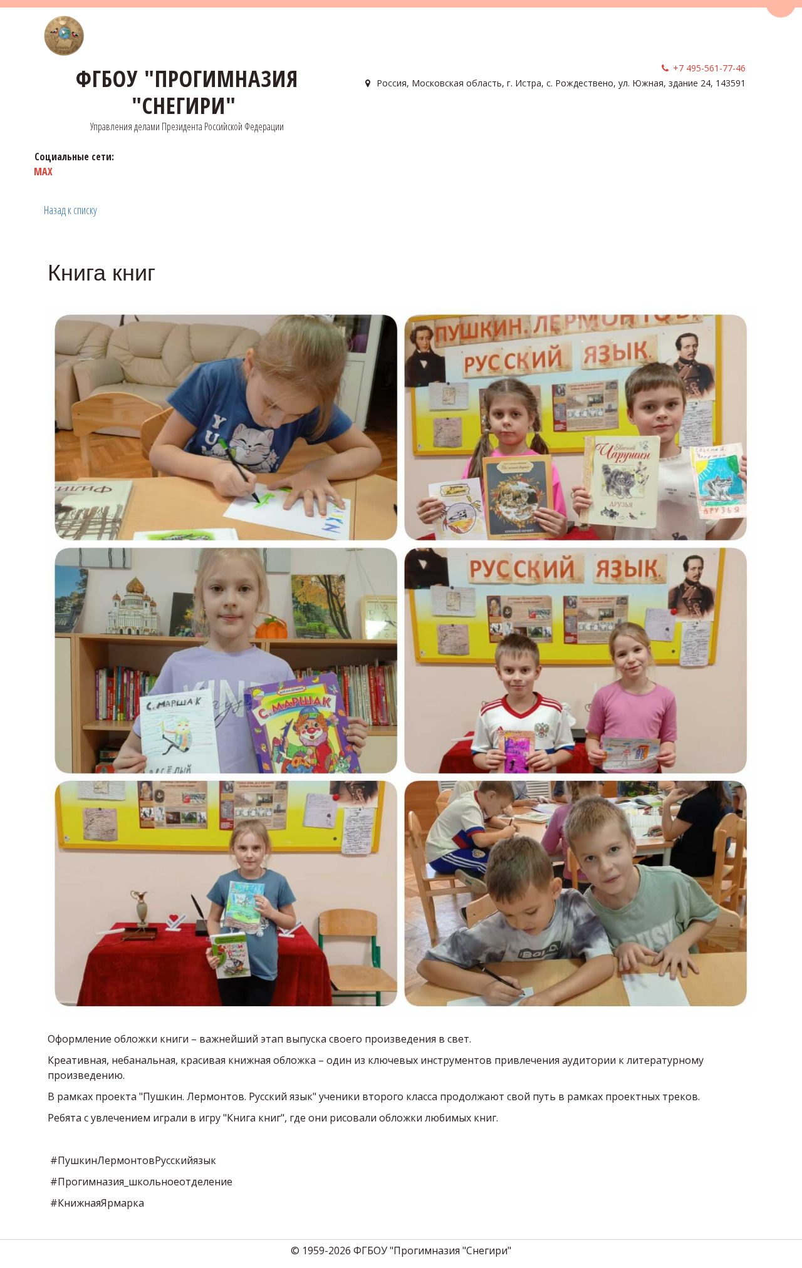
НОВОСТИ (694, 119)
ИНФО (491, 119)
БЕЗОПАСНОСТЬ (559, 119)
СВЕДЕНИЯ (436, 119)
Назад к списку (70, 209)
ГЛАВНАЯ (382, 119)
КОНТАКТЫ (637, 119)
